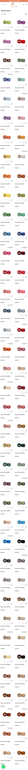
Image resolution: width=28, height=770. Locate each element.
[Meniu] (1, 4)
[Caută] (4, 4)
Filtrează (4, 14)
